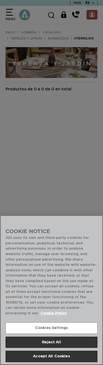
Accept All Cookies (51, 356)
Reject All (51, 342)
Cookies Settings (51, 328)
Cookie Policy (54, 313)
